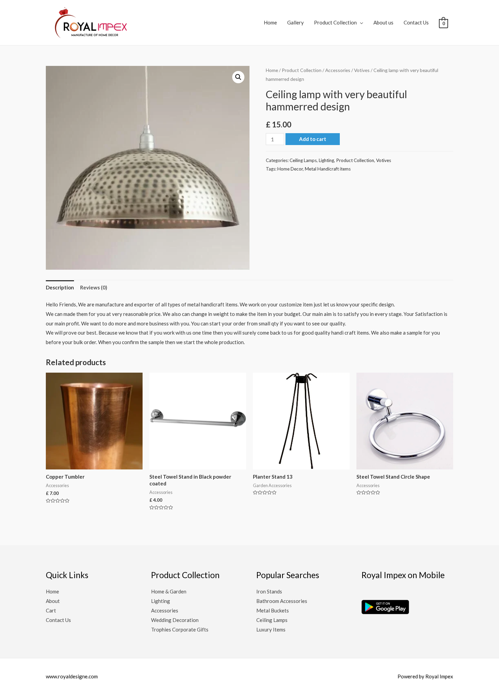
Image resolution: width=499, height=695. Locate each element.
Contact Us (416, 22)
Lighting (326, 160)
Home (270, 22)
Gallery (295, 22)
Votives (362, 70)
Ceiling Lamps (303, 160)
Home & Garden (168, 591)
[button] (238, 77)
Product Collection (335, 22)
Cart (51, 610)
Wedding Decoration (175, 620)
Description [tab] (60, 287)
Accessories (337, 70)
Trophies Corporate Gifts (179, 629)
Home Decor (290, 169)
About (53, 601)
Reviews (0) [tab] (93, 287)
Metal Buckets (272, 610)
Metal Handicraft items (328, 169)
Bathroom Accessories (281, 601)
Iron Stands (269, 591)
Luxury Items (270, 629)
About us (383, 22)
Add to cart (312, 139)
